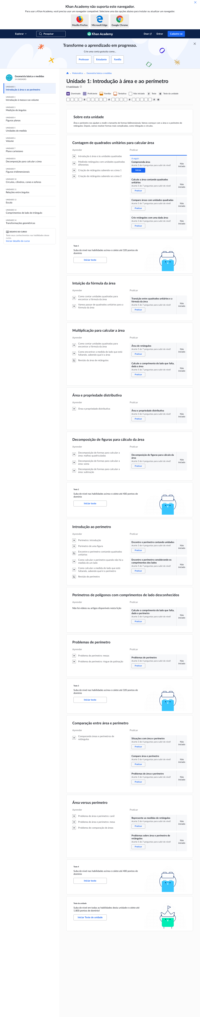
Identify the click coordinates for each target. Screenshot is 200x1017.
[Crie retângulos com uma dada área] (80, 99)
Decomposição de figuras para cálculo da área (108, 439)
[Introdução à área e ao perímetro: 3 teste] (129, 99)
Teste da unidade (80, 903)
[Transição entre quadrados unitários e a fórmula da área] (88, 99)
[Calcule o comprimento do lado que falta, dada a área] (97, 99)
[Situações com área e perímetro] (133, 99)
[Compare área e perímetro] (138, 99)
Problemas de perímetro (91, 642)
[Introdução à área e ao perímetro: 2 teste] (109, 99)
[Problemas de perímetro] (125, 99)
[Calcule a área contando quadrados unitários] (72, 99)
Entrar (160, 34)
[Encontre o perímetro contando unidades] (113, 99)
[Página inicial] (67, 73)
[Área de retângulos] (92, 99)
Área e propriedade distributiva (97, 395)
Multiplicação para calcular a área (98, 330)
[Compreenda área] (68, 99)
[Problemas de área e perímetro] (142, 99)
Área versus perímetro (89, 803)
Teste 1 (76, 246)
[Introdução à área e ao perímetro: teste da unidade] (158, 99)
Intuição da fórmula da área (93, 283)
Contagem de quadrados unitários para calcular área (113, 143)
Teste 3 (76, 686)
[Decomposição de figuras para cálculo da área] (105, 99)
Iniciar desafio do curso (18, 241)
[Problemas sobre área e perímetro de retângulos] (150, 99)
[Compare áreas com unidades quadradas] (76, 99)
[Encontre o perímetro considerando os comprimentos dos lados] (117, 99)
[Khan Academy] (100, 33)
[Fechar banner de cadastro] (195, 44)
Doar (146, 34)
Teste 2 (76, 489)
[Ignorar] (195, 2)
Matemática (77, 73)
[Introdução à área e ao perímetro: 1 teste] (84, 99)
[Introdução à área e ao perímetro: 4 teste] (154, 99)
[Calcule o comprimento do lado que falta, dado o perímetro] (121, 99)
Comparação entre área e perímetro (100, 723)
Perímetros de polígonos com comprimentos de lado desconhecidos (125, 595)
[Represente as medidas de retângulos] (146, 99)
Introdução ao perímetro (91, 527)
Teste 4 (76, 867)
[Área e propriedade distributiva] (101, 99)
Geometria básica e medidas (99, 73)
